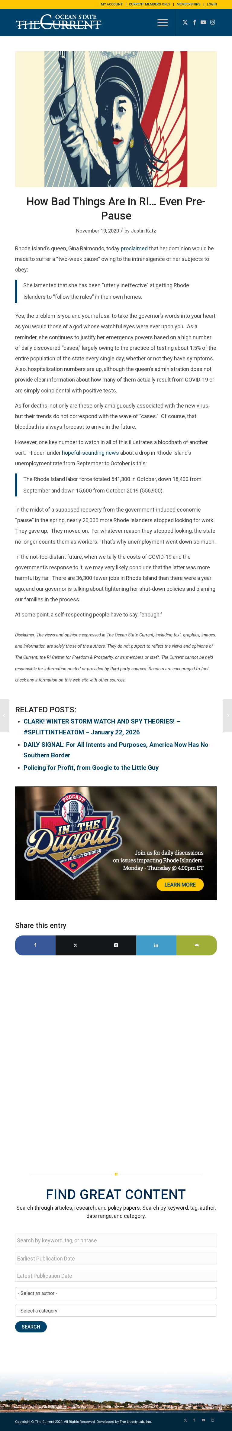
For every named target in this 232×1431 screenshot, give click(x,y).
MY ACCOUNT (112, 4)
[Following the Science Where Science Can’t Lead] (227, 715)
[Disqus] (116, 1061)
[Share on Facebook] (35, 945)
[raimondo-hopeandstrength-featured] (116, 119)
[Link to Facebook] (194, 22)
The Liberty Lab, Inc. (136, 1422)
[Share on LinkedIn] (156, 945)
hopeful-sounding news (90, 453)
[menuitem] (112, 4)
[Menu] (159, 22)
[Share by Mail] (196, 945)
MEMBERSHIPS (189, 4)
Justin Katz (143, 231)
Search (31, 1327)
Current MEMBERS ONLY (149, 4)
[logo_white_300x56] (60, 27)
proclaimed (134, 248)
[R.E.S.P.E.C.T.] (4, 715)
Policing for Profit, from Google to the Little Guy (91, 767)
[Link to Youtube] (203, 22)
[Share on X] (76, 945)
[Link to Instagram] (212, 22)
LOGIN (212, 4)
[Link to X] (185, 22)
